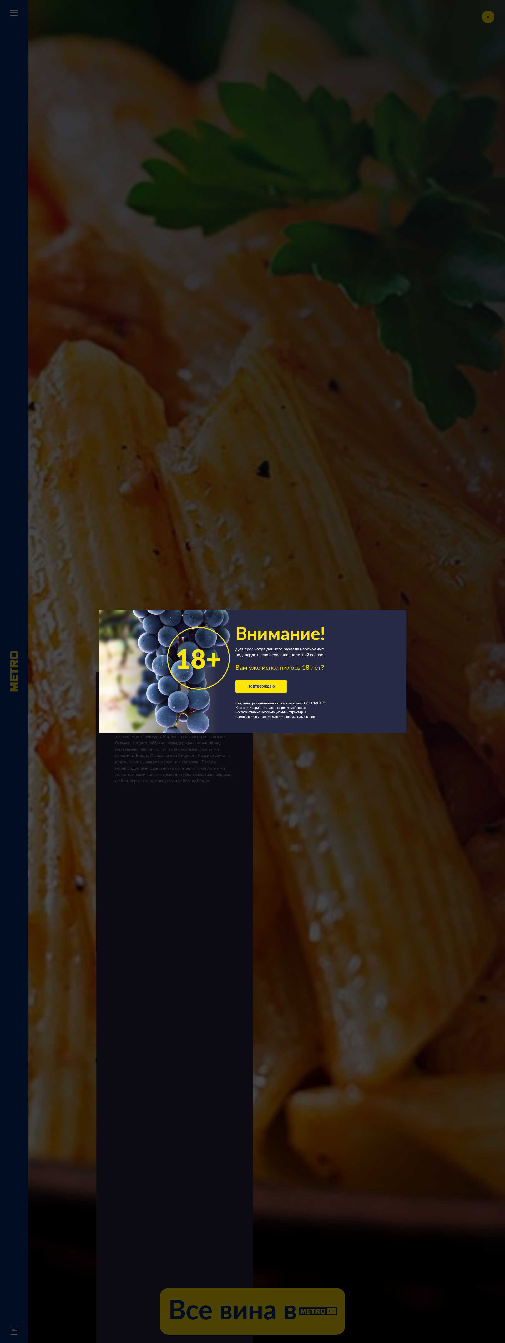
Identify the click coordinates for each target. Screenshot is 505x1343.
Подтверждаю (261, 686)
